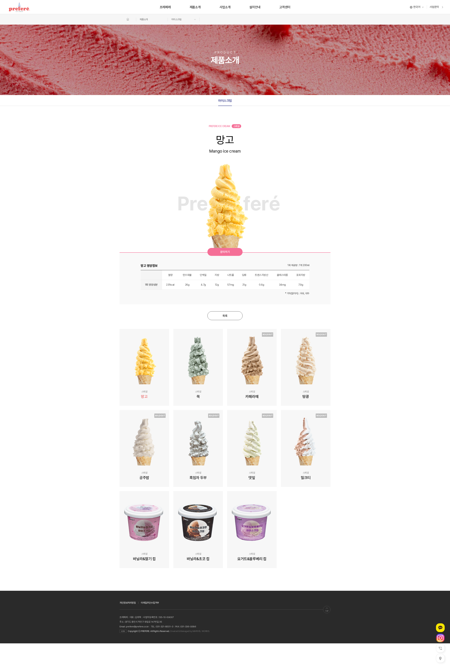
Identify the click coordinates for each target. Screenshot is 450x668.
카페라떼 (251, 396)
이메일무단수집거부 (150, 602)
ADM (123, 631)
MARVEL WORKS (201, 631)
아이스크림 (225, 100)
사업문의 (435, 7)
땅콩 (305, 396)
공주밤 (144, 477)
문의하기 (225, 252)
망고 (144, 396)
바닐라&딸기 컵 (144, 558)
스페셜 (144, 391)
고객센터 (284, 7)
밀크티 (306, 477)
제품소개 (195, 7)
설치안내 (254, 7)
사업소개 (225, 7)
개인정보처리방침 (128, 602)
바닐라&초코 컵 (198, 558)
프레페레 (165, 7)
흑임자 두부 (198, 477)
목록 (225, 315)
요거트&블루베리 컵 (251, 558)
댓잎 (252, 477)
